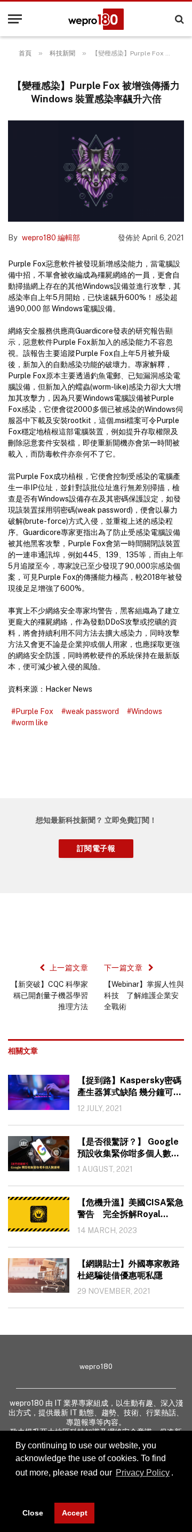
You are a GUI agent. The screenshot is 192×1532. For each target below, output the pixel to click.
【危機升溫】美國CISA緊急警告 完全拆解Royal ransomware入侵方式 (130, 1208)
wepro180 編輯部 (51, 237)
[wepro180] (96, 19)
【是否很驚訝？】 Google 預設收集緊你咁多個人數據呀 (128, 1148)
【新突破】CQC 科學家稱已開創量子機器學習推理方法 (49, 995)
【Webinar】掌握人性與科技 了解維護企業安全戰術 (144, 995)
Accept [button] (74, 1513)
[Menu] (15, 19)
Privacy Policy (143, 1472)
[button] (17, 1488)
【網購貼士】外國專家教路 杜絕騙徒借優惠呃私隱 (128, 1269)
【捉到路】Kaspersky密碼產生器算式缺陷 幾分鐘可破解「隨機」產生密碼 (129, 1086)
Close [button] (32, 1513)
